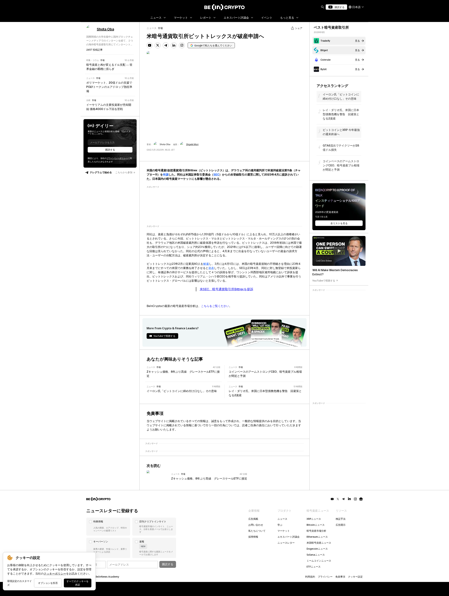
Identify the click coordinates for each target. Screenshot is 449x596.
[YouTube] (150, 45)
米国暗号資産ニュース (319, 542)
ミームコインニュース (319, 560)
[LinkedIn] (174, 45)
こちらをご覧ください (215, 306)
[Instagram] (182, 45)
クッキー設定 (355, 576)
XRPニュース (314, 518)
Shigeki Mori (192, 144)
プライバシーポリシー (117, 158)
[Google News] (361, 499)
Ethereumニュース (317, 536)
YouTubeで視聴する (323, 280)
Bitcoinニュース (316, 524)
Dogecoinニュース (317, 548)
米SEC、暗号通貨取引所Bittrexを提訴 (226, 289)
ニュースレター (286, 542)
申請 (166, 174)
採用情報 (253, 536)
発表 (211, 268)
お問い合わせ (255, 524)
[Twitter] (158, 45)
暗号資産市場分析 (316, 530)
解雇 (206, 264)
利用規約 (310, 576)
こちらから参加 (123, 172)
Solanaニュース (316, 554)
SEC (216, 174)
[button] (108, 527)
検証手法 (341, 518)
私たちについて (257, 530)
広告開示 (341, 524)
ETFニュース (314, 566)
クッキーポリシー (55, 573)
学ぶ (279, 524)
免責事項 (340, 576)
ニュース (151, 28)
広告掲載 (253, 518)
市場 (160, 28)
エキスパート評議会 (288, 536)
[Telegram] (166, 45)
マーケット (283, 530)
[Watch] (339, 251)
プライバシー (325, 576)
